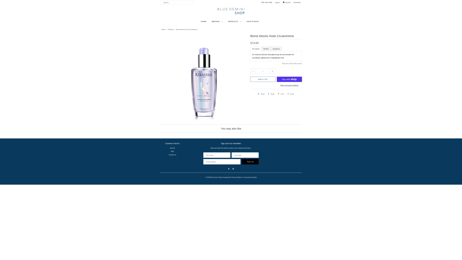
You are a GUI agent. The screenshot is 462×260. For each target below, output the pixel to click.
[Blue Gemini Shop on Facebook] (293, 10)
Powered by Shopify (250, 177)
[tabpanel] (276, 56)
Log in (277, 2)
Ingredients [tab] (276, 49)
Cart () (287, 2)
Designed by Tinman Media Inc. (233, 177)
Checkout (297, 2)
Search (172, 148)
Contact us (172, 155)
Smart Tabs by (294, 64)
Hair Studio (253, 21)
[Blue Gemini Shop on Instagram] (298, 10)
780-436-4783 (266, 2)
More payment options (289, 85)
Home (203, 21)
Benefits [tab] (266, 49)
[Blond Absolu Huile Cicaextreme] (204, 77)
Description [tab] (256, 49)
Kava (300, 64)
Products (233, 21)
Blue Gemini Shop (216, 177)
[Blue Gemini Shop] (231, 11)
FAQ (172, 151)
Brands (216, 21)
